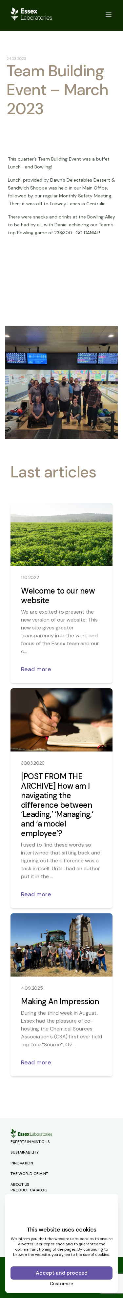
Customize (61, 1283)
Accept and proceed (62, 1272)
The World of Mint (29, 1173)
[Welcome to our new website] (61, 534)
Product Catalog (28, 1190)
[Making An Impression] (61, 945)
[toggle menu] (109, 15)
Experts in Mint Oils (30, 1141)
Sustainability (24, 1152)
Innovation (21, 1163)
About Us (19, 1184)
